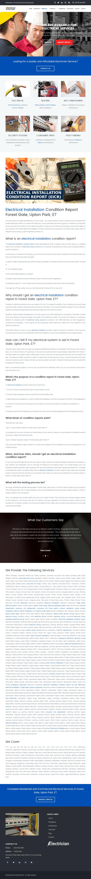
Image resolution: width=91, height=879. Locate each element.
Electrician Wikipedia (57, 728)
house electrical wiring (26, 578)
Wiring (10, 105)
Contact (83, 8)
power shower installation (54, 663)
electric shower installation (64, 608)
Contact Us (45, 68)
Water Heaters (51, 105)
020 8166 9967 (80, 2)
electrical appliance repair (57, 605)
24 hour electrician (21, 603)
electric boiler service (61, 614)
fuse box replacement (64, 630)
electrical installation (36, 238)
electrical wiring (28, 247)
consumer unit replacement (25, 608)
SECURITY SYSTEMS (17, 136)
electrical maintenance (72, 644)
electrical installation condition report (21, 244)
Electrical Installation (25, 210)
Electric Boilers (40, 105)
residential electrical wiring (15, 619)
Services (44, 8)
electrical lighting (11, 723)
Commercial (62, 8)
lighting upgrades (36, 687)
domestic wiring (54, 674)
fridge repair (80, 603)
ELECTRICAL (18, 101)
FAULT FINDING (73, 136)
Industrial (70, 8)
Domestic (52, 8)
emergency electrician (66, 638)
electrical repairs (11, 605)
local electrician (11, 698)
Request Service (64, 42)
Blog (50, 833)
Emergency (37, 8)
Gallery (77, 8)
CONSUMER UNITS (46, 136)
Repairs (40, 142)
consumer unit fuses (33, 584)
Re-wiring (16, 105)
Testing (20, 108)
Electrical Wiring (35, 625)
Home (30, 8)
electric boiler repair (40, 605)
